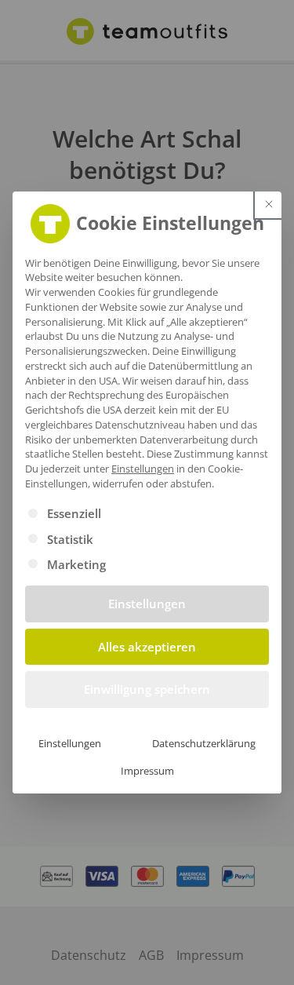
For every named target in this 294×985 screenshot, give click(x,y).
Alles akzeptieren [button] (147, 647)
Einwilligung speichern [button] (147, 689)
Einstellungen (69, 743)
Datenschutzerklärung (204, 743)
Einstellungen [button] (142, 468)
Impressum (147, 771)
